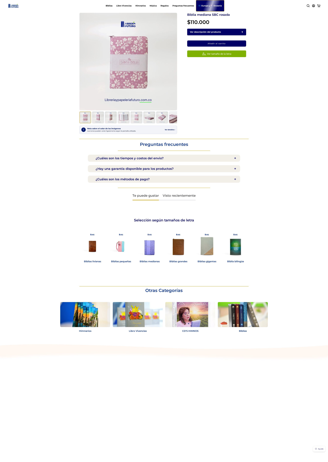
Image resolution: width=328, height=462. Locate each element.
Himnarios (84, 378)
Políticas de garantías (125, 391)
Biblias (82, 370)
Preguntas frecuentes (90, 391)
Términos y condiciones (126, 383)
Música (83, 383)
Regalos (83, 387)
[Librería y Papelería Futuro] (13, 6)
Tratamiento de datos (125, 387)
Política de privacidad (125, 370)
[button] (308, 5)
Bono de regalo (122, 410)
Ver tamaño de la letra (219, 53)
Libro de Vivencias (88, 374)
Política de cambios (124, 374)
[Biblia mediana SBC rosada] (85, 117)
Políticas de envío (123, 378)
